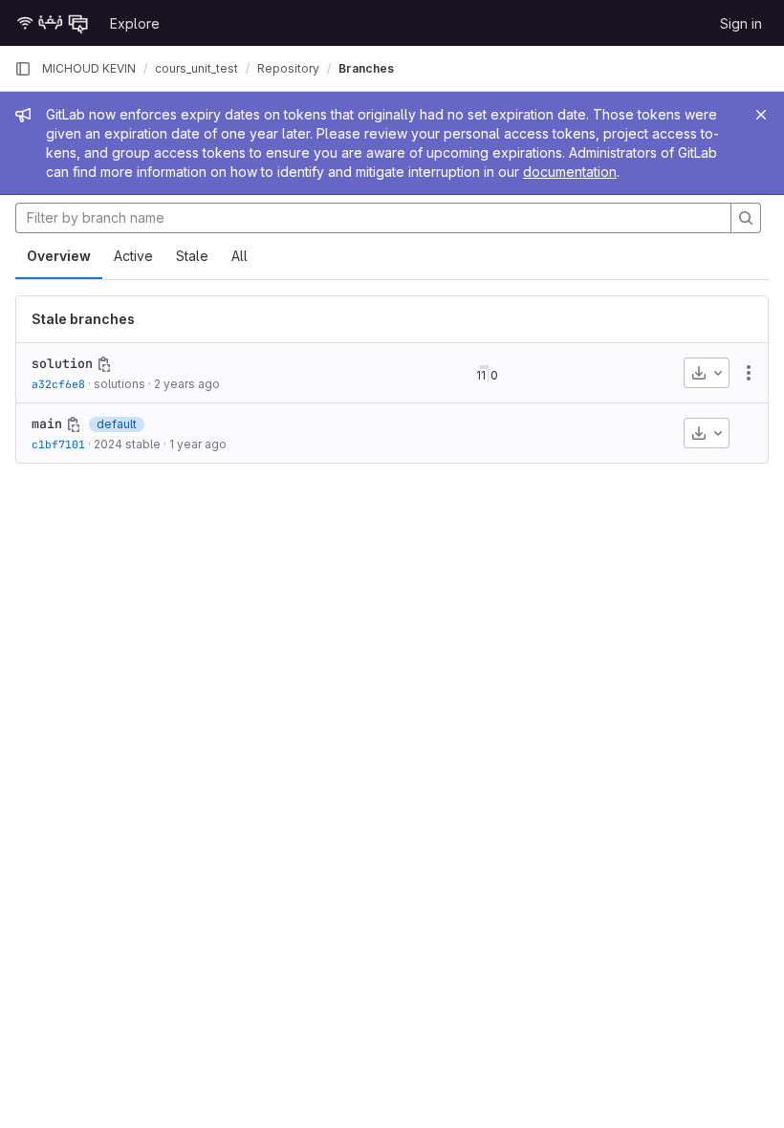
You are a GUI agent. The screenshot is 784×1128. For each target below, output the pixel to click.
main (47, 423)
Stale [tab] (192, 256)
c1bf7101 (58, 444)
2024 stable (127, 444)
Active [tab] (133, 256)
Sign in (741, 23)
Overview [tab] (59, 256)
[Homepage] (53, 23)
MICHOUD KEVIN (89, 68)
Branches (366, 68)
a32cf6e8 (58, 384)
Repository (288, 68)
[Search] (745, 218)
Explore (135, 23)
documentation (570, 171)
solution (62, 363)
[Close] (761, 114)
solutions (119, 384)
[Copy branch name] (104, 364)
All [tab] (239, 256)
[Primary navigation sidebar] (23, 69)
